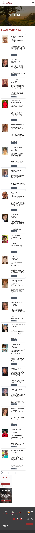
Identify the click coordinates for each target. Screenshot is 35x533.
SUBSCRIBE (5, 484)
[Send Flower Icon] (17, 519)
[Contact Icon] (21, 519)
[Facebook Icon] (14, 519)
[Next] (29, 473)
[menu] (33, 2)
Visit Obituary (14, 55)
